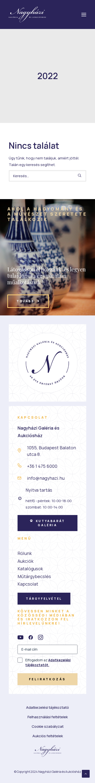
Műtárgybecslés (34, 576)
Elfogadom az (48, 662)
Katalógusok (30, 568)
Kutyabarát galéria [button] (51, 523)
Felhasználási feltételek (48, 716)
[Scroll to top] (86, 773)
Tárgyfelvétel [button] (44, 599)
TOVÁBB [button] (25, 301)
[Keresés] (47, 176)
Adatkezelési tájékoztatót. (48, 662)
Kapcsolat (28, 584)
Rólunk (25, 553)
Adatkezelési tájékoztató (47, 707)
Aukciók (25, 561)
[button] (79, 175)
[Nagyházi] (27, 14)
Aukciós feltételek (47, 735)
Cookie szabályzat (48, 726)
